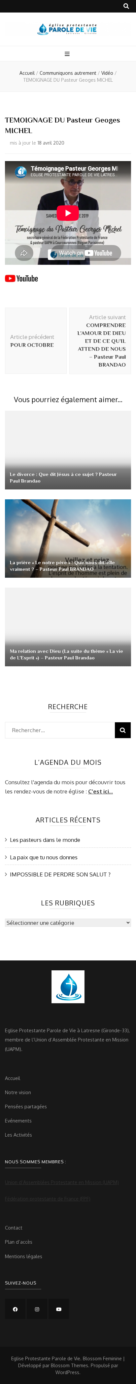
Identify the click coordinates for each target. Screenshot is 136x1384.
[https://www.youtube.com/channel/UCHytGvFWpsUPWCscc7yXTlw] (59, 1309)
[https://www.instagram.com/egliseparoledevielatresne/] (37, 1309)
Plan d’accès (18, 1242)
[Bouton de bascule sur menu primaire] (68, 54)
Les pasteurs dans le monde (45, 839)
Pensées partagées (26, 1106)
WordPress (67, 1372)
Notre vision (18, 1092)
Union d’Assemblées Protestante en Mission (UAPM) (62, 1182)
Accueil (12, 1078)
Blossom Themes (69, 1365)
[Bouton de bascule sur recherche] (126, 6)
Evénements (18, 1120)
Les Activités (18, 1135)
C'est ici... (100, 791)
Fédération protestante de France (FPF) (47, 1199)
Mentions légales (23, 1256)
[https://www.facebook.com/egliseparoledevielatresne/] (15, 1309)
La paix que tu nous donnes (44, 857)
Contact (13, 1228)
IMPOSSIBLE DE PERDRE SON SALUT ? (60, 874)
